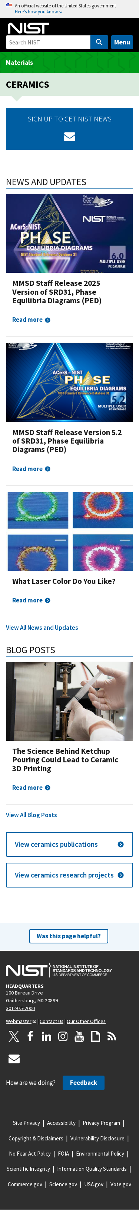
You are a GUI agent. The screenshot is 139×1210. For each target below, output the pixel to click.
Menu (122, 42)
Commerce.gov (25, 1184)
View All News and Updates (42, 628)
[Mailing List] (14, 1058)
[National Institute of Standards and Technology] (59, 970)
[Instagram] (63, 1036)
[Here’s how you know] (69, 9)
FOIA (63, 1153)
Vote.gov (120, 1184)
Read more (27, 319)
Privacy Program (101, 1122)
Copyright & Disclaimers (36, 1138)
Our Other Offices (86, 1021)
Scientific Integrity (28, 1168)
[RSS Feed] (112, 1036)
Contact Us (51, 1021)
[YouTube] (79, 1036)
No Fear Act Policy (30, 1153)
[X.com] (14, 1036)
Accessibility (61, 1122)
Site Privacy (26, 1122)
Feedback (83, 1083)
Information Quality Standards (92, 1168)
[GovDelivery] (70, 136)
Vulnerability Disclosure (97, 1138)
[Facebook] (30, 1036)
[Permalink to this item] (91, 182)
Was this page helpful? (69, 936)
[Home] (28, 28)
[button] (69, 844)
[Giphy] (95, 1036)
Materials (19, 63)
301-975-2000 (20, 1008)
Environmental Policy (100, 1153)
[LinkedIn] (47, 1036)
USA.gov (93, 1184)
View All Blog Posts (31, 815)
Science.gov (63, 1184)
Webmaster (19, 1021)
